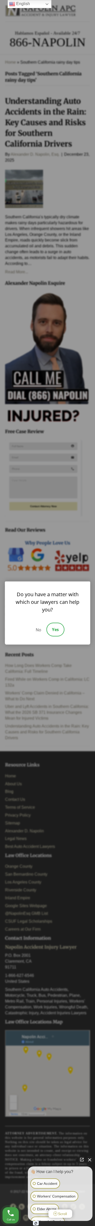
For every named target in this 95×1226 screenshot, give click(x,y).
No (38, 630)
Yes (55, 629)
